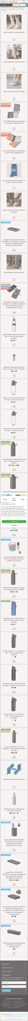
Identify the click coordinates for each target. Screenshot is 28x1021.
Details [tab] (23, 499)
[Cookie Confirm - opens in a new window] (21, 495)
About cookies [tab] (14, 499)
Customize (14, 525)
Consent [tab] (5, 499)
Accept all (14, 521)
